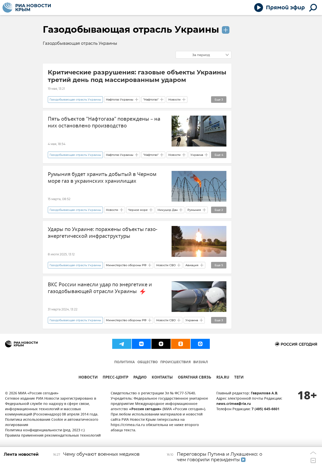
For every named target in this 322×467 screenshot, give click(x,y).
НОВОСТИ (88, 378)
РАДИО (140, 378)
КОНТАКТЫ (162, 378)
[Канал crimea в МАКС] (200, 344)
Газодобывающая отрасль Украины (131, 29)
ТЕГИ (239, 378)
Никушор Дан (167, 210)
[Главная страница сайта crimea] (26, 7)
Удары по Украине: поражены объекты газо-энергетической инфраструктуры (102, 233)
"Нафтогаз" (150, 99)
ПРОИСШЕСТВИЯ (175, 362)
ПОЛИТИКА (124, 362)
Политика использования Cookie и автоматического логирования (51, 422)
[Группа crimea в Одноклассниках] (180, 344)
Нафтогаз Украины (119, 99)
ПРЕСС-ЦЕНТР (115, 378)
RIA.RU (222, 378)
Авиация (191, 265)
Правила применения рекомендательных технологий (53, 436)
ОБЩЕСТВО (147, 362)
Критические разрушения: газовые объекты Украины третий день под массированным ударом (137, 76)
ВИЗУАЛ (200, 362)
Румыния (194, 210)
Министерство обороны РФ (126, 265)
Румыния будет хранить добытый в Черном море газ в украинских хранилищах (102, 177)
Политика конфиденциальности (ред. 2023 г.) (45, 430)
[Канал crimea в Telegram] (121, 344)
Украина (196, 155)
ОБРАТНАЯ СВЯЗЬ (194, 378)
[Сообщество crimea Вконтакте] (141, 344)
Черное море (138, 210)
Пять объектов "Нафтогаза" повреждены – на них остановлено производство (104, 122)
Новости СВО (166, 265)
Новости (174, 99)
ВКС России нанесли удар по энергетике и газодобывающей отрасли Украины (100, 288)
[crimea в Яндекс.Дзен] (161, 344)
